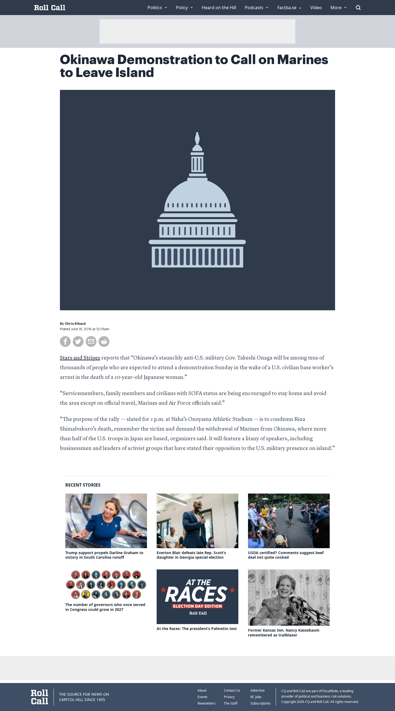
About (202, 690)
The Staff (230, 703)
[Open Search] (358, 7)
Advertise (257, 690)
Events (202, 697)
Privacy (229, 697)
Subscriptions (260, 703)
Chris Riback (75, 323)
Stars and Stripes (80, 358)
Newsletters (207, 703)
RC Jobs (255, 697)
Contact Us (232, 690)
